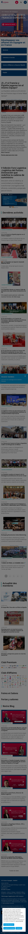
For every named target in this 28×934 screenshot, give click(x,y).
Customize (18, 928)
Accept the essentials (9, 928)
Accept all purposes (8, 924)
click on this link (19, 921)
